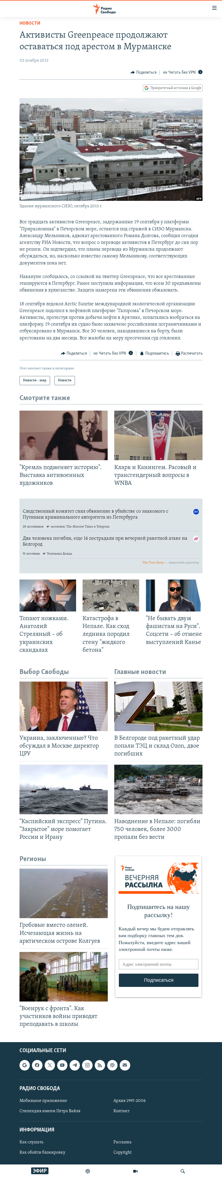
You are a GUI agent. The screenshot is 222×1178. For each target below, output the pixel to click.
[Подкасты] (112, 1065)
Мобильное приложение (43, 1101)
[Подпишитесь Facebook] (37, 1065)
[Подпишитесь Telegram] (75, 1065)
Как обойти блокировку (42, 1152)
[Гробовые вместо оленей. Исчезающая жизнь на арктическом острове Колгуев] (63, 893)
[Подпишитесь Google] (24, 1065)
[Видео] (135, 1171)
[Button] (143, 72)
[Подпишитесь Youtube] (62, 1065)
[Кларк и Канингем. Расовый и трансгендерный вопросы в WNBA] (158, 435)
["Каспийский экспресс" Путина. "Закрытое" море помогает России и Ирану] (63, 789)
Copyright (122, 1152)
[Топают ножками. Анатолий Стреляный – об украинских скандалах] (47, 595)
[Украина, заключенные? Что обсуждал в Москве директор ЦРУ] (63, 706)
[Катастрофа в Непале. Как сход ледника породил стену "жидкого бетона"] (111, 595)
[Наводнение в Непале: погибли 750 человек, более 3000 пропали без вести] (158, 789)
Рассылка (122, 1142)
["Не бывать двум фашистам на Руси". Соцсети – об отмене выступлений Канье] (174, 595)
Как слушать (31, 1142)
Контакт (121, 1111)
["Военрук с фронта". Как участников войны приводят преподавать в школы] (63, 977)
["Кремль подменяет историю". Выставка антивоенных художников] (63, 435)
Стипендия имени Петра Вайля (49, 1111)
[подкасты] (88, 1171)
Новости (29, 23)
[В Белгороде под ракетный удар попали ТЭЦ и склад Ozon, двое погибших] (158, 706)
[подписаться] (125, 1065)
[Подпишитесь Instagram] (87, 1065)
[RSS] (100, 1065)
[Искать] (183, 1171)
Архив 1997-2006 (129, 1101)
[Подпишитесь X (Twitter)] (50, 1065)
